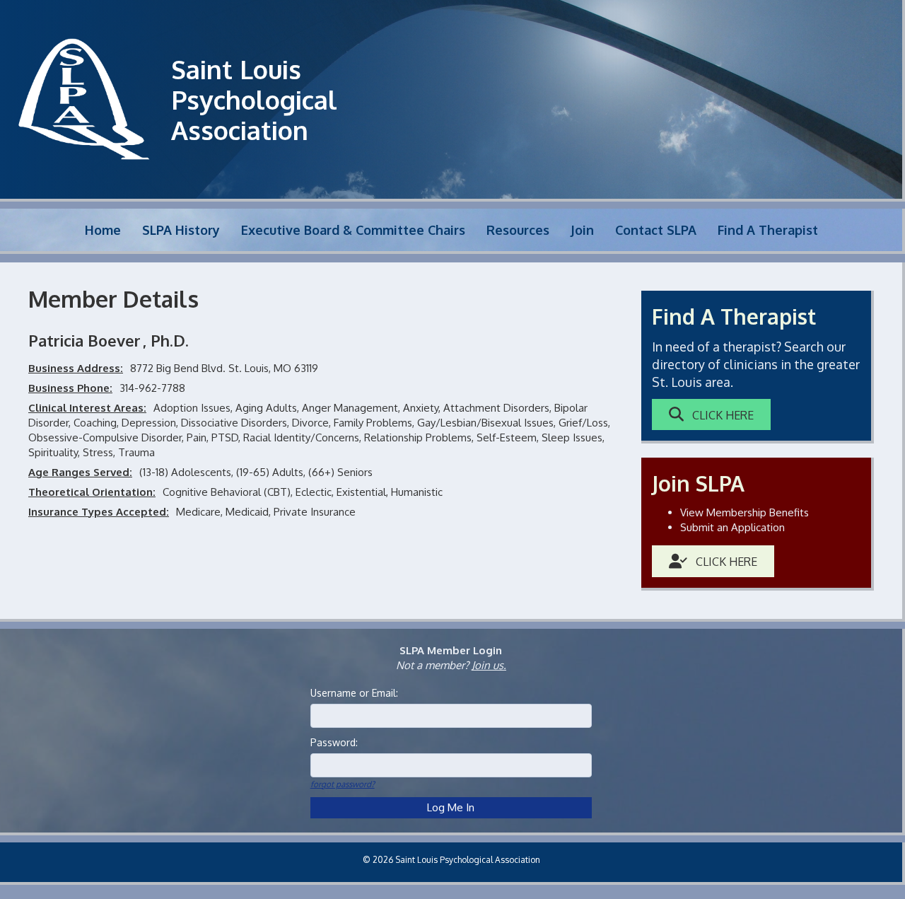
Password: (334, 742)
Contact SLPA (655, 230)
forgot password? (342, 784)
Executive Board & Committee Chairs (353, 230)
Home (103, 230)
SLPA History (181, 230)
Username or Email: (354, 693)
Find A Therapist (768, 230)
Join (582, 230)
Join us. (489, 665)
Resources (517, 230)
